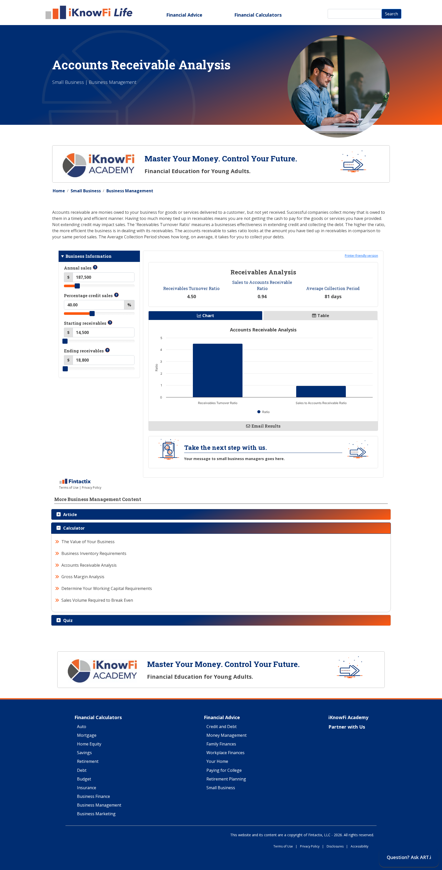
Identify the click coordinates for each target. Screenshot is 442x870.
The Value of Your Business (88, 541)
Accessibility (359, 847)
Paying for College (224, 770)
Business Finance (93, 796)
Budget (84, 779)
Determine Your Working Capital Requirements (107, 588)
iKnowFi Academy (348, 717)
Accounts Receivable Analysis (89, 565)
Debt (81, 770)
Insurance (86, 787)
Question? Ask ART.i (409, 857)
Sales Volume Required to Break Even (97, 600)
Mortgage (86, 735)
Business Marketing (96, 814)
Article (70, 514)
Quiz (68, 620)
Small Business (86, 191)
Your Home (217, 761)
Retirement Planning (226, 779)
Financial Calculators (258, 15)
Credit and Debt (221, 726)
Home (59, 191)
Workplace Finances (225, 752)
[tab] (221, 514)
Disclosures (337, 847)
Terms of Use (285, 847)
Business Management (129, 191)
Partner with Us (346, 727)
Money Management (226, 735)
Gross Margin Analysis (83, 576)
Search (391, 14)
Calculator (74, 528)
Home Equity (89, 744)
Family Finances (221, 744)
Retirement (87, 761)
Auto (81, 726)
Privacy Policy (312, 847)
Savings (84, 752)
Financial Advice (184, 15)
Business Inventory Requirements (94, 553)
